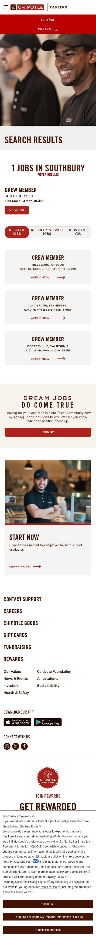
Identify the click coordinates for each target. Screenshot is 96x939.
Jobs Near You (78, 232)
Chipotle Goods (20, 622)
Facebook (24, 746)
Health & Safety (16, 692)
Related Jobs (16, 232)
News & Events (15, 678)
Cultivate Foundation (54, 671)
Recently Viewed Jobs (47, 232)
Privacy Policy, (55, 877)
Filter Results (48, 174)
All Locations (47, 678)
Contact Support (22, 599)
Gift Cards (15, 634)
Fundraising (17, 646)
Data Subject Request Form (20, 826)
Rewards (13, 658)
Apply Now (40, 277)
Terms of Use (48, 887)
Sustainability (48, 685)
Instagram (6, 746)
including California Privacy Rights (24, 882)
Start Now (24, 537)
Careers (58, 7)
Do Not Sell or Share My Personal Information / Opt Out (48, 917)
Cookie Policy (78, 871)
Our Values (12, 671)
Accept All (48, 904)
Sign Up (59, 432)
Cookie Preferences (48, 930)
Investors (10, 685)
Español (48, 20)
